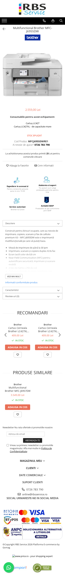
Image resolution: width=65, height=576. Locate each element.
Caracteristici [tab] (12, 290)
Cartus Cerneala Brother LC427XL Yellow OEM (17, 329)
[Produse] (5, 21)
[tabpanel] (32, 74)
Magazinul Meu (31, 460)
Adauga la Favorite (19, 165)
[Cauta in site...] (61, 20)
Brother (18, 324)
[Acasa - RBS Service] (32, 9)
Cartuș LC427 (32, 123)
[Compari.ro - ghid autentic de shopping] (42, 568)
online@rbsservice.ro (34, 494)
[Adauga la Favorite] (18, 354)
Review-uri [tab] (12, 296)
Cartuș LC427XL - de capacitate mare (32, 126)
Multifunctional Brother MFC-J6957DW (18, 389)
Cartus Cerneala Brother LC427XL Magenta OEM (47, 329)
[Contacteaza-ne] (44, 20)
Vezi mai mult (14, 276)
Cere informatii (45, 165)
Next (59, 78)
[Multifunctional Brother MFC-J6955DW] (32, 74)
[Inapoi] (2, 29)
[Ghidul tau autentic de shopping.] (19, 567)
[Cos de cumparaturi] (53, 20)
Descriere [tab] (10, 223)
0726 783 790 (34, 489)
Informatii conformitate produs (21, 282)
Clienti (31, 468)
